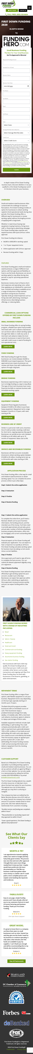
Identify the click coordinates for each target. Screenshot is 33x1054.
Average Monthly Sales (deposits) (11, 129)
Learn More (8, 347)
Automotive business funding (14, 657)
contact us (23, 10)
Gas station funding (11, 660)
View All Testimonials (17, 961)
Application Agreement (23, 161)
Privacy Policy (8, 163)
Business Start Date (7, 83)
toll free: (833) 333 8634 (17, 14)
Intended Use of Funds (8, 67)
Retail (7, 632)
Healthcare (8, 642)
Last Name (5, 98)
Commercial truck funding (13, 650)
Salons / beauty (10, 639)
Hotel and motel (10, 646)
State (4, 122)
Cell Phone (5, 114)
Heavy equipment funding (13, 653)
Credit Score (6, 137)
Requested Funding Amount (9, 59)
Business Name (6, 75)
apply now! (12, 10)
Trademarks (11, 1049)
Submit (16, 170)
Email (4, 106)
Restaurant (8, 635)
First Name (5, 90)
